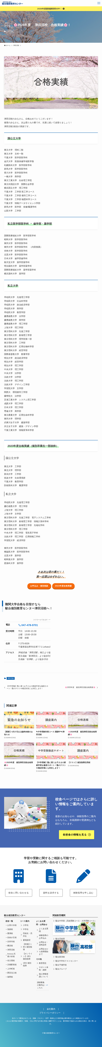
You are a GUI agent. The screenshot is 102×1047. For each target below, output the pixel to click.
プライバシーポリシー (50, 1013)
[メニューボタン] (99, 3)
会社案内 (52, 1009)
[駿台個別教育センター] (12, 3)
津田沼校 (10, 31)
